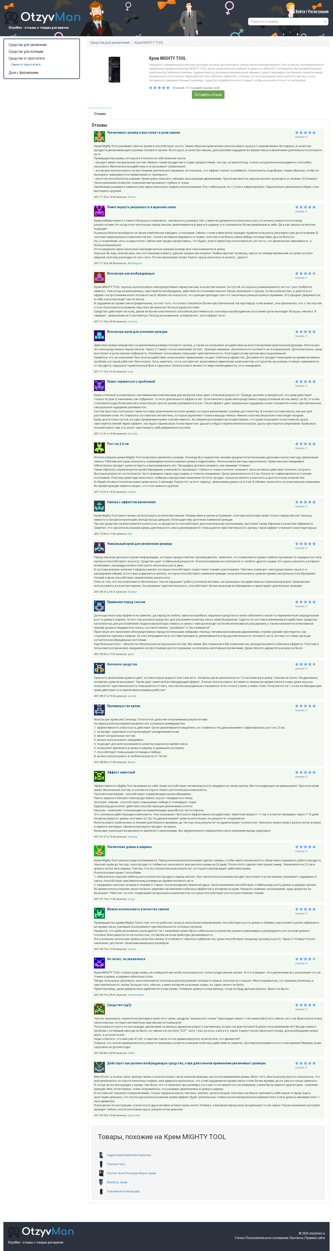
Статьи (239, 1238)
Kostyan (132, 591)
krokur (132, 197)
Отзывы (100, 114)
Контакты (296, 1238)
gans (131, 654)
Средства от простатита (27, 58)
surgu (131, 899)
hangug (132, 836)
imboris (132, 321)
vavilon (132, 949)
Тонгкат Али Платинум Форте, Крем (131, 1173)
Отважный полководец (123, 1191)
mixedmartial (136, 994)
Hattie (131, 1053)
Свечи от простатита (26, 64)
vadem (132, 491)
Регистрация (318, 11)
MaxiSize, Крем (117, 1182)
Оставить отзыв (208, 94)
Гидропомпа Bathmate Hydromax (129, 1155)
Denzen (133, 433)
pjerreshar (134, 1115)
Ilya (130, 533)
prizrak (132, 696)
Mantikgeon (135, 263)
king (130, 371)
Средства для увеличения (28, 45)
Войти (300, 11)
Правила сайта (315, 1238)
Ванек (131, 762)
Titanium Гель (116, 1164)
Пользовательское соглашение (267, 1238)
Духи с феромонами (23, 72)
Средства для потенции (26, 51)
